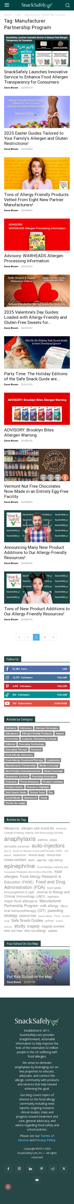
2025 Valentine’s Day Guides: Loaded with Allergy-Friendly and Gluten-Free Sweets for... (35, 317)
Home (7, 14)
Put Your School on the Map (29, 977)
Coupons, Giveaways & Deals (39, 739)
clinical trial (54, 855)
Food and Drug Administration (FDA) (34, 884)
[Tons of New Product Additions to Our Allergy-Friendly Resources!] (37, 587)
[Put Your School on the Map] (37, 967)
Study (43, 797)
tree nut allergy (35, 930)
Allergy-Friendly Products (37, 733)
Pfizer (57, 915)
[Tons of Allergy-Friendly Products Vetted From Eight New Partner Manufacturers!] (37, 173)
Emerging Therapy (16, 749)
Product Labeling (52, 781)
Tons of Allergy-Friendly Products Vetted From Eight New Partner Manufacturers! (36, 199)
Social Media (13, 797)
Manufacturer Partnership (21, 765)
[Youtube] (37, 1180)
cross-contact (15, 859)
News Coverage (53, 771)
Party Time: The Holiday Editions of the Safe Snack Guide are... (35, 376)
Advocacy (26, 728)
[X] (64, 1169)
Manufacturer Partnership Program (32, 903)
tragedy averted (53, 926)
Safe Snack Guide (16, 792)
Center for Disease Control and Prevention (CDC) (37, 850)
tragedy (33, 926)
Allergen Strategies (47, 728)
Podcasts (11, 781)
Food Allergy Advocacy (19, 755)
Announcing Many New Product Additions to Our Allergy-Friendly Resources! (35, 552)
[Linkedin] (30, 1169)
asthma (42, 839)
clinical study (36, 855)
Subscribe (60, 703)
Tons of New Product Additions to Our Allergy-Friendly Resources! (37, 611)
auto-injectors (48, 845)
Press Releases (29, 781)
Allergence (12, 733)
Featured (36, 749)
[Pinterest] (41, 1169)
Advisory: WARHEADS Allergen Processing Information (33, 258)
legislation (53, 896)
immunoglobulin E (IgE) (19, 892)
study (19, 925)
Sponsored (30, 797)
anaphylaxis (20, 838)
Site (51, 792)
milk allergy (49, 905)
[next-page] (53, 637)
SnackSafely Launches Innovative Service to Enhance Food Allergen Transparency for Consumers (36, 77)
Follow (62, 677)
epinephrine (19, 865)
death (31, 860)
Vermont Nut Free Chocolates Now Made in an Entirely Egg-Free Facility (36, 491)
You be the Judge (15, 803)
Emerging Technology (31, 744)
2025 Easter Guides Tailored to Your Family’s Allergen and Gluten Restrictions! (36, 138)
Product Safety (14, 787)
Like (64, 668)
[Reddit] (53, 1169)
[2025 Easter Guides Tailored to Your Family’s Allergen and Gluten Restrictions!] (37, 112)
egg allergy (56, 860)
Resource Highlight (38, 787)
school (49, 920)
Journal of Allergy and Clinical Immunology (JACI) (37, 894)
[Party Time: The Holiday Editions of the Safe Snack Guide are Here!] (37, 352)
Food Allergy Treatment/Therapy (24, 760)
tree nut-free (13, 930)
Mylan (64, 906)
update (52, 930)
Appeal (60, 733)
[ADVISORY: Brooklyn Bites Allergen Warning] (37, 409)
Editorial (10, 744)
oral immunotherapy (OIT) (25, 910)
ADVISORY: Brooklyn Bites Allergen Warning (29, 433)
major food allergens (20, 900)
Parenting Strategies (44, 776)
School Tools (37, 792)
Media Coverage (49, 765)
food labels (54, 888)
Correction (12, 739)
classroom (19, 855)
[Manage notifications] (8, 1186)
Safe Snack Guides (27, 920)
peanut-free (27, 915)
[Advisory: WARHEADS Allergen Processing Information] (37, 235)
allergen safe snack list (37, 828)
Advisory (11, 728)
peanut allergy (45, 915)
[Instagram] (19, 1169)
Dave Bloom (11, 87)
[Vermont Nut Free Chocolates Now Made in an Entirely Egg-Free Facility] (37, 465)
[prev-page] (19, 637)
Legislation (53, 760)
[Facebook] (8, 1169)
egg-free (41, 860)
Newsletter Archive (17, 776)
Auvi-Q (7, 850)
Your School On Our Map (22, 943)
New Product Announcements (23, 771)
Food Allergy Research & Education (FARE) (32, 879)
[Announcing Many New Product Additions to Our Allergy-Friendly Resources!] (37, 526)
